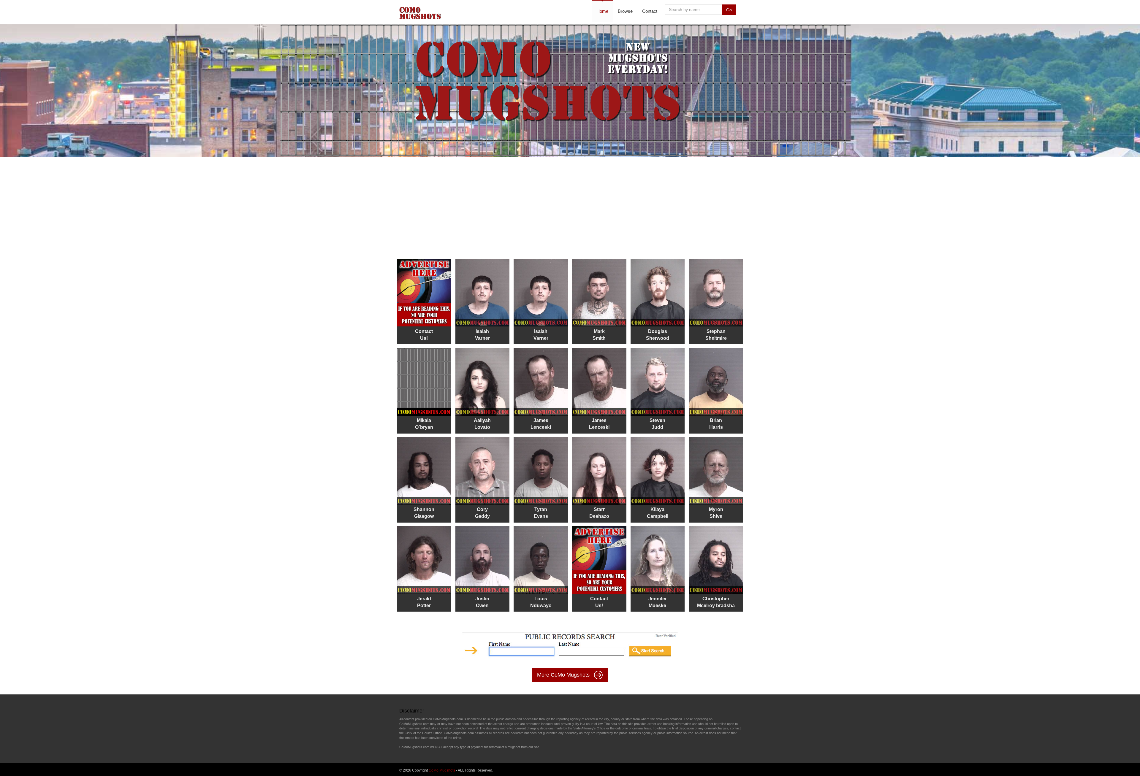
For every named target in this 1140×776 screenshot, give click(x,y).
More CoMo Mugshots (564, 675)
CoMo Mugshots (442, 770)
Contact (649, 11)
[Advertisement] (570, 204)
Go (729, 9)
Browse (625, 11)
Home (602, 11)
